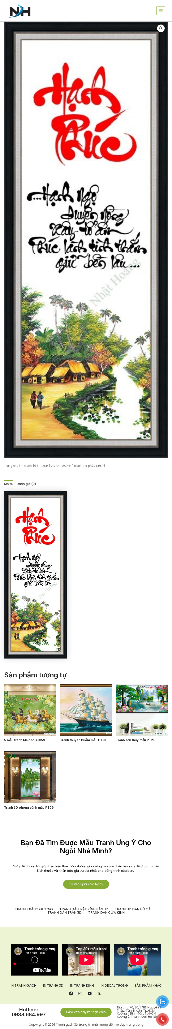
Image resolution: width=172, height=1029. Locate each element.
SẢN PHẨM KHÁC (148, 985)
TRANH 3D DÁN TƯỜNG (55, 466)
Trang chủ (11, 466)
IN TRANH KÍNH (82, 985)
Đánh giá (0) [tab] (26, 484)
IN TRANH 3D (53, 985)
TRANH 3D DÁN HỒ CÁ (133, 909)
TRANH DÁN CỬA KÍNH (106, 912)
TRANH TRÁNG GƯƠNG (34, 909)
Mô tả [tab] (8, 484)
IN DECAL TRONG (114, 985)
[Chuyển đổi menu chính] (160, 10)
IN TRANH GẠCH (23, 985)
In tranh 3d (28, 466)
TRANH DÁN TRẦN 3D (65, 912)
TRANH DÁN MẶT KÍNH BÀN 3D (84, 909)
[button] (161, 28)
